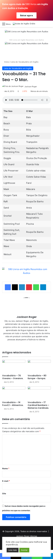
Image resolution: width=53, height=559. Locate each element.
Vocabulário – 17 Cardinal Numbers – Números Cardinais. (38, 405)
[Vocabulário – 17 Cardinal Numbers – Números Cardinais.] (39, 393)
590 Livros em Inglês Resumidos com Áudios (26, 40)
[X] (15, 287)
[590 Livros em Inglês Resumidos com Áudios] (26, 32)
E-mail (6, 481)
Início (6, 62)
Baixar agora (26, 15)
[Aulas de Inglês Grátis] (24, 24)
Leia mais (12, 550)
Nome (5, 468)
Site (4, 493)
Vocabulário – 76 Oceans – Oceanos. (12, 377)
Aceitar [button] (24, 550)
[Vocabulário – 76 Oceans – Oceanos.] (13, 366)
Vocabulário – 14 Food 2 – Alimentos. (13, 404)
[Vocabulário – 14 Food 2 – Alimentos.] (13, 393)
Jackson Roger (30, 86)
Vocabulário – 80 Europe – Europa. (37, 377)
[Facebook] (8, 287)
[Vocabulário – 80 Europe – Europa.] (39, 366)
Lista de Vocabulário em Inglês (24, 62)
